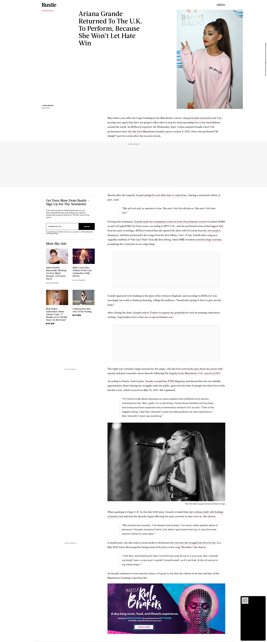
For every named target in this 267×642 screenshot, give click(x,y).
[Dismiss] (262, 598)
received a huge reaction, (208, 239)
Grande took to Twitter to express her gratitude (159, 312)
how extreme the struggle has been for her (193, 542)
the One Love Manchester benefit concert (150, 131)
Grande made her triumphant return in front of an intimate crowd (169, 221)
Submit (87, 226)
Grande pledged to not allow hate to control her (161, 195)
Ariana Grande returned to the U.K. (202, 117)
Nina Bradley (49, 105)
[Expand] (243, 598)
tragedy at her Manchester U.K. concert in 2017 (194, 373)
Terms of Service (87, 232)
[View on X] (166, 270)
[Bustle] (49, 5)
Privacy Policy (54, 233)
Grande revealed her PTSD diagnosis (165, 381)
